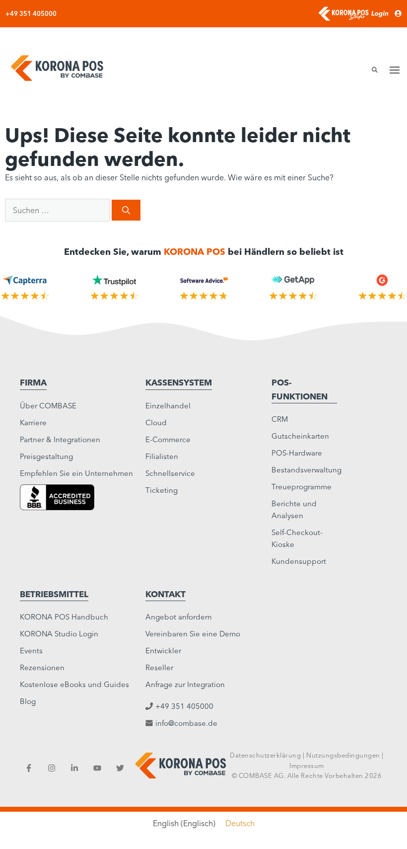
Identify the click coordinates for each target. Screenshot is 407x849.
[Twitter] (120, 768)
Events (31, 650)
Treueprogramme (301, 486)
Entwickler (163, 650)
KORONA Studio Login (59, 633)
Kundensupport (298, 561)
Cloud (156, 422)
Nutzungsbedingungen (343, 755)
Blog (28, 701)
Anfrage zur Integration (185, 684)
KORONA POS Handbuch (64, 616)
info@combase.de (186, 723)
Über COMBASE (48, 405)
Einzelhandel (168, 405)
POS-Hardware (296, 453)
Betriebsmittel (54, 594)
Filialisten (161, 456)
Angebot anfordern (178, 616)
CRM (279, 419)
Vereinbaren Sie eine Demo (192, 633)
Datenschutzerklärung (265, 755)
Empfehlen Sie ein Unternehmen (76, 473)
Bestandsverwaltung (306, 469)
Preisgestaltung (46, 456)
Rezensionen (42, 667)
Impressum (306, 766)
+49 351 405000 (31, 13)
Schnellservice (170, 473)
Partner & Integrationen (60, 439)
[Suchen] (126, 210)
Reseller (159, 667)
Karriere (33, 422)
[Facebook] (29, 768)
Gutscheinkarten (300, 436)
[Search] (371, 70)
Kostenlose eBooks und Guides (74, 684)
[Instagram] (52, 768)
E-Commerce (168, 439)
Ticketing (161, 490)
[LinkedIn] (74, 768)
